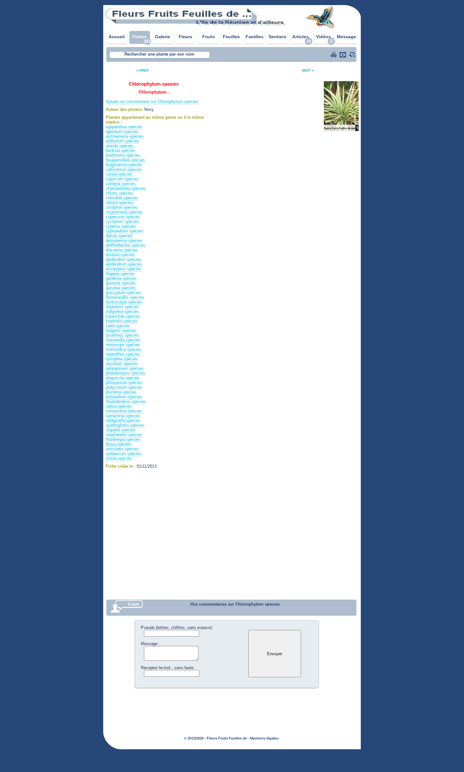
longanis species (121, 330)
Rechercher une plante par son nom (159, 54)
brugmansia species (124, 164)
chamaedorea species (126, 188)
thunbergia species (123, 439)
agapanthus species (124, 126)
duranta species (120, 254)
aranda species (120, 145)
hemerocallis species (125, 297)
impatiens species (122, 306)
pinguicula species (123, 377)
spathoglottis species (125, 425)
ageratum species (122, 131)
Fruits (208, 36)
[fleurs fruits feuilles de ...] (232, 27)
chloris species (119, 193)
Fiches (139, 36)
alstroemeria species (125, 136)
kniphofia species (122, 321)
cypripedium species (124, 231)
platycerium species (124, 387)
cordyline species (122, 207)
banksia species (120, 150)
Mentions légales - (265, 738)
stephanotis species (124, 434)
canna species (119, 174)
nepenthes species (123, 354)
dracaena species (122, 250)
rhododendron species (126, 401)
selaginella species (123, 420)
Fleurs (185, 36)
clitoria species (119, 202)
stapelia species (120, 430)
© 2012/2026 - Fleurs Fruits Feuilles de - (216, 738)
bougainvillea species (125, 160)
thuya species (118, 444)
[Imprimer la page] (334, 54)
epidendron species (123, 259)
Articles (300, 36)
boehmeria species (123, 155)
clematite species (122, 197)
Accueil (117, 36)
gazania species (120, 287)
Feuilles (231, 36)
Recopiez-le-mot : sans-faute (167, 667)
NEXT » (308, 70)
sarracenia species (123, 415)
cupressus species (123, 216)
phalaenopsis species (125, 373)
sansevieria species (124, 411)
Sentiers (277, 36)
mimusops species (123, 344)
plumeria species (121, 392)
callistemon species (124, 169)
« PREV (143, 70)
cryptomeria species (124, 212)
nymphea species (122, 358)
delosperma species (124, 240)
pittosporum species (124, 382)
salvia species (119, 406)
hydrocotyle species (124, 302)
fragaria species (120, 273)
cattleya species (121, 183)
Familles (255, 36)
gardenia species (121, 278)
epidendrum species (124, 264)
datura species (119, 235)
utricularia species (122, 448)
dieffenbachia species (126, 245)
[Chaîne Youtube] (343, 54)
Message (346, 36)
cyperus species (121, 226)
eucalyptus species (123, 268)
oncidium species (122, 363)
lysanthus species (122, 335)
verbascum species (123, 453)
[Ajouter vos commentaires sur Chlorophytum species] (352, 54)
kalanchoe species (123, 316)
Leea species (118, 325)
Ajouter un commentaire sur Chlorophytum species (152, 101)
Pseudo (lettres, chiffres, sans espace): (177, 627)
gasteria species (121, 283)
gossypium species (123, 292)
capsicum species (122, 179)
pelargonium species (124, 368)
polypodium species (124, 396)
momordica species (123, 349)
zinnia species (119, 458)
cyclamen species (122, 221)
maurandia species (123, 340)
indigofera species (122, 311)
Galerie (162, 36)
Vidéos (323, 36)
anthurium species (122, 141)
